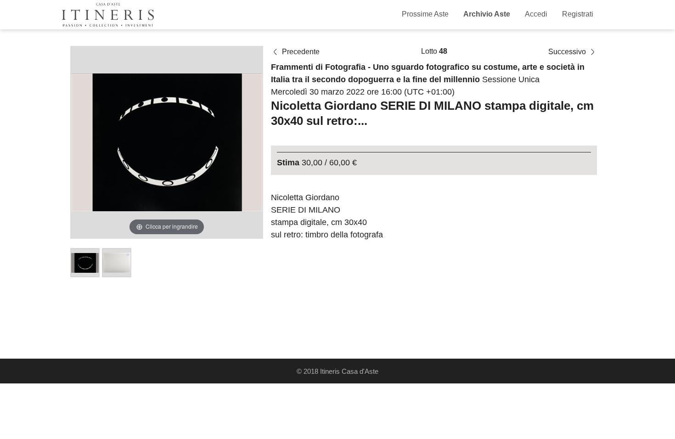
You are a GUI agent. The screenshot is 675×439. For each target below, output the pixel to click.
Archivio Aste (486, 14)
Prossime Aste (425, 14)
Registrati (577, 14)
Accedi (536, 14)
